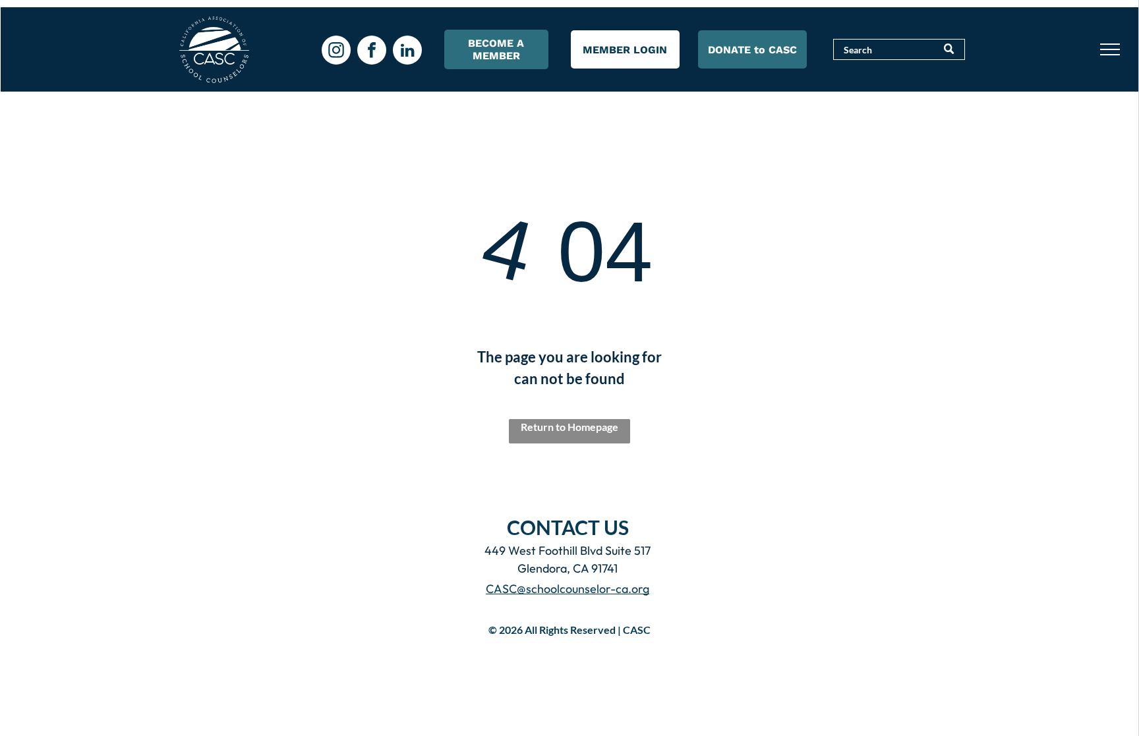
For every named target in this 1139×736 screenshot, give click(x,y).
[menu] (1110, 49)
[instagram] (336, 52)
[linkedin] (407, 52)
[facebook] (371, 52)
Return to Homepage (569, 426)
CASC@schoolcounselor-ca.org (567, 588)
